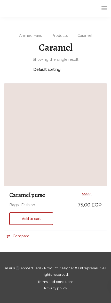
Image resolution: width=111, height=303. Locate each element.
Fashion (28, 205)
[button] (17, 236)
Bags (14, 205)
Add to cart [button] (31, 219)
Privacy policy (55, 288)
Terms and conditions (55, 282)
